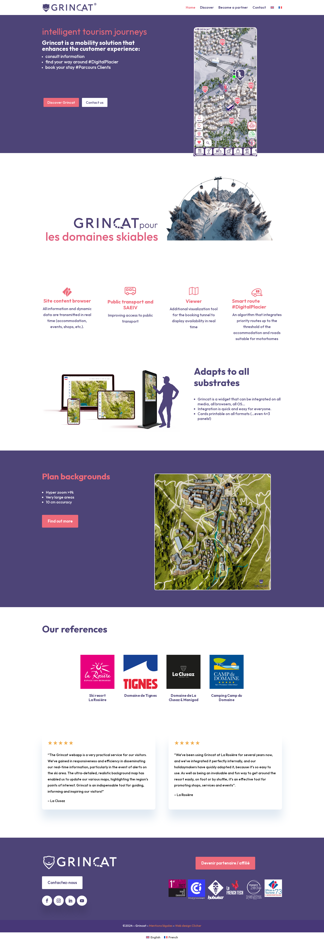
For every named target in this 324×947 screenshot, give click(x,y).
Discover (207, 8)
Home (190, 8)
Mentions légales (160, 925)
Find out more (60, 521)
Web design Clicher (188, 925)
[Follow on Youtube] (82, 901)
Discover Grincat (61, 102)
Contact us (95, 102)
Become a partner (233, 8)
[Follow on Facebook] (47, 901)
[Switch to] (272, 10)
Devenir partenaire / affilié (225, 863)
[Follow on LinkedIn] (70, 901)
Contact (259, 8)
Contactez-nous (62, 882)
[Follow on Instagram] (59, 901)
